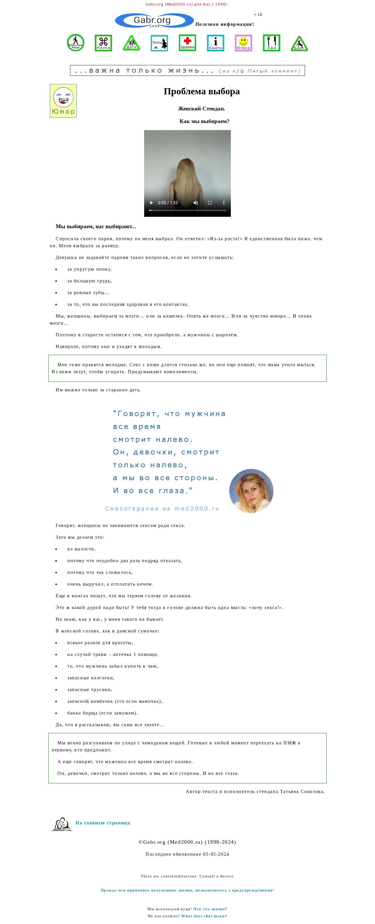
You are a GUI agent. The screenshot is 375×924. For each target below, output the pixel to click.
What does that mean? (204, 916)
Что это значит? (210, 909)
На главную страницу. (103, 822)
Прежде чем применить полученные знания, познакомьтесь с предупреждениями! (188, 890)
